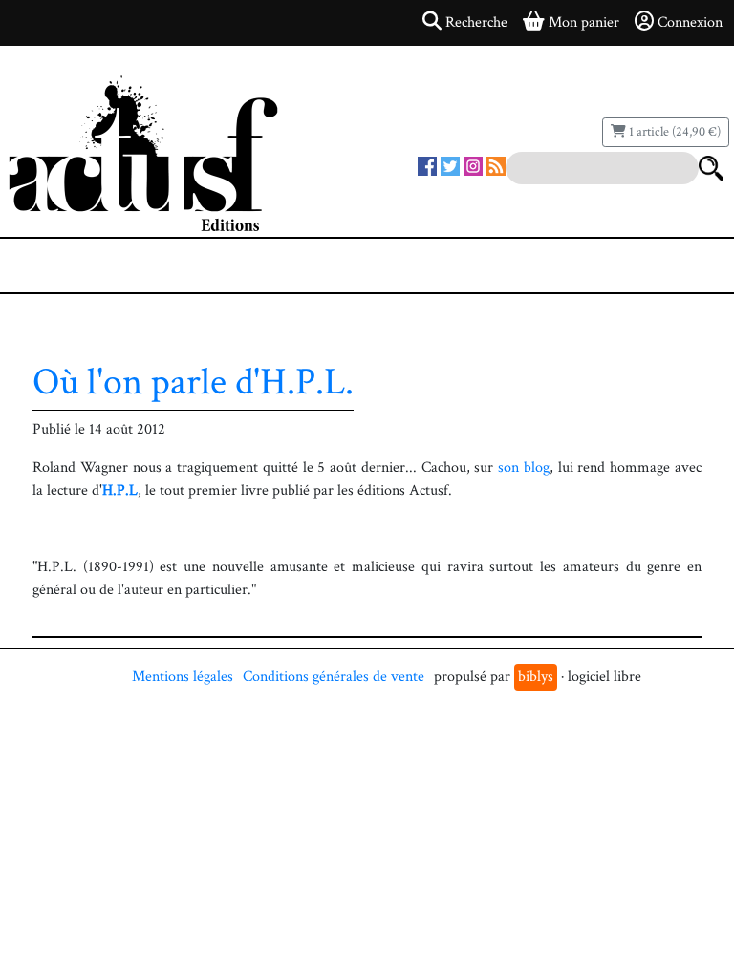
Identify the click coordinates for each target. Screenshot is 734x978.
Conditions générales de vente (333, 677)
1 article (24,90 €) (673, 131)
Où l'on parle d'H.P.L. (193, 382)
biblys (535, 677)
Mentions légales (182, 677)
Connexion (690, 22)
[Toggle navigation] (72, 265)
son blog (524, 467)
